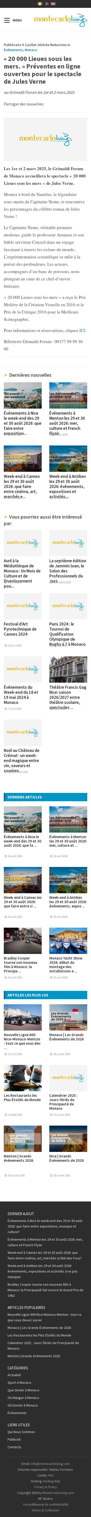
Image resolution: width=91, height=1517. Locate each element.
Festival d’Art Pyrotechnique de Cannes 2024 (20, 629)
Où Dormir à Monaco (23, 1405)
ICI (81, 330)
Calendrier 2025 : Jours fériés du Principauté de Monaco (63, 1102)
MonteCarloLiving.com (58, 1493)
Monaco (31, 50)
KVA (51, 1475)
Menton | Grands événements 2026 (18, 1158)
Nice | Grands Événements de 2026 (66, 1158)
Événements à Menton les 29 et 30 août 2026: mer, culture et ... (68, 841)
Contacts (14, 1447)
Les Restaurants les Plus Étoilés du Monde (22, 1097)
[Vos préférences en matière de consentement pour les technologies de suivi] (82, 1508)
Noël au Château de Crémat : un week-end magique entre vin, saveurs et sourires (21, 760)
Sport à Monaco (19, 1382)
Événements (13, 50)
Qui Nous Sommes (21, 1432)
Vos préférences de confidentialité (45, 1504)
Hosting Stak (51, 1481)
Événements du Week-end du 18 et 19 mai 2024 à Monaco (21, 694)
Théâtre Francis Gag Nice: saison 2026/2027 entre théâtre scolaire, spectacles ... (67, 697)
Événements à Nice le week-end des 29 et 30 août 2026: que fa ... (22, 841)
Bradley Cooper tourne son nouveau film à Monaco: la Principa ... (20, 964)
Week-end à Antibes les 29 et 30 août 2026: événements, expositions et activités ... (67, 486)
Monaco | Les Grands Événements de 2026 (66, 1036)
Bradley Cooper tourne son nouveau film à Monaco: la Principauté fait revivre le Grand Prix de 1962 (45, 1290)
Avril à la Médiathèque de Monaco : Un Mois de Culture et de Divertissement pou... (22, 573)
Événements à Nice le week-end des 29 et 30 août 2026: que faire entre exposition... (22, 423)
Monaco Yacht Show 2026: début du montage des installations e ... (65, 964)
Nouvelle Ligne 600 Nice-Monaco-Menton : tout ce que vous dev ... (22, 1041)
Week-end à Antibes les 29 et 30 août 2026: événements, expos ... (68, 901)
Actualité (14, 1375)
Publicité (14, 1439)
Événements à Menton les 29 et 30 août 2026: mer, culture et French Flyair (67, 423)
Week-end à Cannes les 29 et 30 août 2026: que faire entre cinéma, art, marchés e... (22, 486)
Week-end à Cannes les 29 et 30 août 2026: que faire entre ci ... (23, 901)
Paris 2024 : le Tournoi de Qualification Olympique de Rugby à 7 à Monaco (67, 634)
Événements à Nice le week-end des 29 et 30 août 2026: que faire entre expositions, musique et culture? (45, 1226)
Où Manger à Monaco (23, 1397)
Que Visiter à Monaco (23, 1390)
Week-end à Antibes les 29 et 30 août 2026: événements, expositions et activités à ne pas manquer (43, 1271)
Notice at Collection (45, 1510)
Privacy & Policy (45, 1487)
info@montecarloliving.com (50, 1464)
